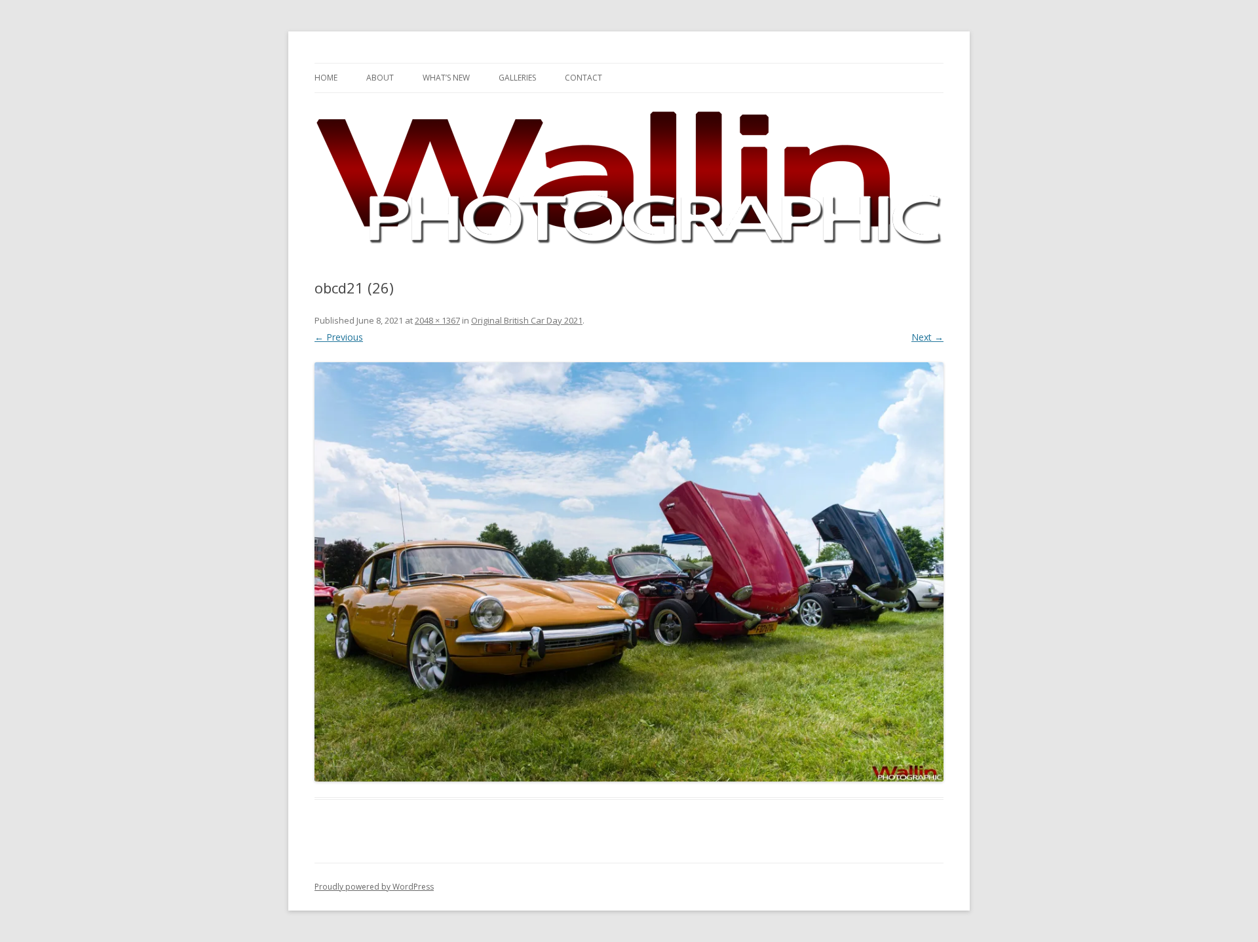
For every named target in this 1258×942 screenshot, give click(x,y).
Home (325, 77)
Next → (927, 337)
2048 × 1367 (437, 320)
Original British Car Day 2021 (526, 320)
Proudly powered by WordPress (374, 886)
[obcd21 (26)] (628, 572)
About (380, 77)
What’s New (446, 77)
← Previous (338, 337)
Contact (583, 77)
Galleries (517, 77)
